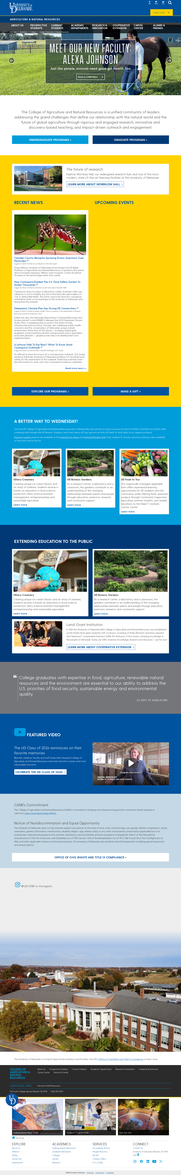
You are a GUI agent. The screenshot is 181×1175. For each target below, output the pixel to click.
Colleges (33, 32)
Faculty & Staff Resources (48, 1085)
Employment (17, 1162)
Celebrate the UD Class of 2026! (39, 772)
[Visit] (149, 3)
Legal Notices (99, 1172)
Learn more (20, 504)
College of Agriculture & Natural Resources (54, 32)
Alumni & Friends (159, 26)
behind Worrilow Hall (94, 437)
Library (55, 1159)
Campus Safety (99, 1159)
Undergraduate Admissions (64, 1148)
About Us (17, 25)
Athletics (16, 1151)
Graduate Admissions (61, 1151)
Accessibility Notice (101, 1148)
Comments (90, 1172)
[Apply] (156, 3)
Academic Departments (79, 26)
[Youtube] (154, 1162)
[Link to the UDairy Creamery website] (36, 463)
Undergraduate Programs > (50, 139)
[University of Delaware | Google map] (138, 1155)
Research (56, 1162)
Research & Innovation (99, 26)
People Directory (100, 1151)
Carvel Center (138, 26)
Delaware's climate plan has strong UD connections (45, 308)
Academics (23, 32)
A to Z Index (98, 1162)
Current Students (57, 26)
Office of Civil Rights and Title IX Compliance (120, 1059)
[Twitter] (161, 1162)
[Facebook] (141, 1162)
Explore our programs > (50, 391)
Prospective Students (38, 26)
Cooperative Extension (121, 26)
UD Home (13, 32)
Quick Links (159, 12)
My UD (95, 1155)
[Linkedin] (148, 1162)
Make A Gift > (131, 391)
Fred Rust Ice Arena (69, 437)
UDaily (15, 1155)
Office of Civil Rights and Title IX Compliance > (91, 857)
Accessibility (110, 1172)
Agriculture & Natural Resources (35, 19)
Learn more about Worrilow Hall (94, 184)
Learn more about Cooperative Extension (99, 647)
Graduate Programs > (130, 139)
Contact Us (138, 1148)
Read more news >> (75, 368)
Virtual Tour (17, 1159)
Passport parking (22, 437)
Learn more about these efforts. (40, 813)
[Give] (163, 3)
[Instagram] (135, 1162)
